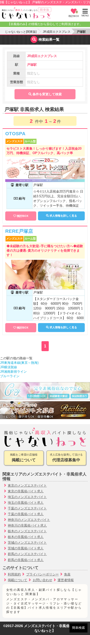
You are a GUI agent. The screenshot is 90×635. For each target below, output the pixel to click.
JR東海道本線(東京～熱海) (19, 363)
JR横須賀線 (8, 367)
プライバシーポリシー (42, 574)
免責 (67, 574)
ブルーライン (10, 376)
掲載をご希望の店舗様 (24, 457)
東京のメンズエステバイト (27, 485)
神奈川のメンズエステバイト (29, 520)
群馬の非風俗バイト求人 (26, 560)
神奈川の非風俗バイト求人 (27, 525)
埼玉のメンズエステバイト (27, 497)
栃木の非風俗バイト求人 (26, 537)
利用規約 (14, 574)
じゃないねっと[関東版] (20, 31)
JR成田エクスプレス (56, 31)
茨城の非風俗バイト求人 (26, 548)
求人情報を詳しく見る (63, 215)
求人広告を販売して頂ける (66, 457)
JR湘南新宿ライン (13, 371)
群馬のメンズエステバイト (27, 554)
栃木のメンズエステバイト (27, 531)
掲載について (17, 580)
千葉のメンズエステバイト (27, 508)
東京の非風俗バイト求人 (26, 491)
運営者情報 (66, 580)
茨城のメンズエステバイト (27, 542)
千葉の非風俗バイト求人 (26, 514)
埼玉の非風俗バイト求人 (26, 502)
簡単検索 (78, 628)
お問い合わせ (42, 580)
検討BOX (22, 215)
